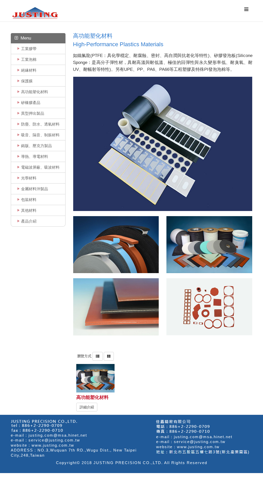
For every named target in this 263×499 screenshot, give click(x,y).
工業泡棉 (28, 59)
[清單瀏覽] (97, 356)
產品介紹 (28, 221)
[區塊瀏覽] (109, 356)
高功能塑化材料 (34, 92)
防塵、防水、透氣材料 (40, 124)
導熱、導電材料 (34, 156)
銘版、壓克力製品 (36, 145)
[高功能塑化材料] (95, 378)
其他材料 (28, 210)
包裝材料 (28, 199)
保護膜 (27, 81)
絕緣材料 (28, 70)
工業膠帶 (28, 48)
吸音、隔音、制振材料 (40, 135)
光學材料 (28, 178)
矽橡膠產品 (30, 102)
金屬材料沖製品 (34, 189)
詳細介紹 (87, 407)
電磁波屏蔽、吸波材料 (40, 167)
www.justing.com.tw (53, 445)
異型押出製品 (32, 113)
